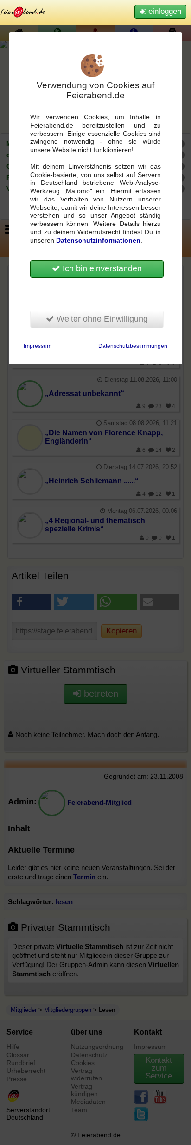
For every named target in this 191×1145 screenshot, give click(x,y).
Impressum (37, 346)
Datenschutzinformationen (98, 240)
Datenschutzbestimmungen (132, 346)
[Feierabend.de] (23, 12)
